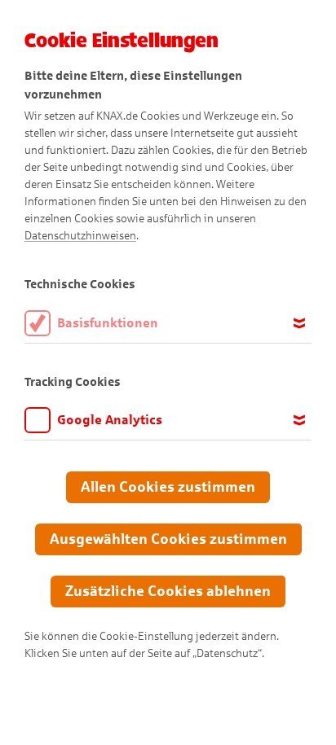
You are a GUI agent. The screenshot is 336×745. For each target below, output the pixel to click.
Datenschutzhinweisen (80, 236)
